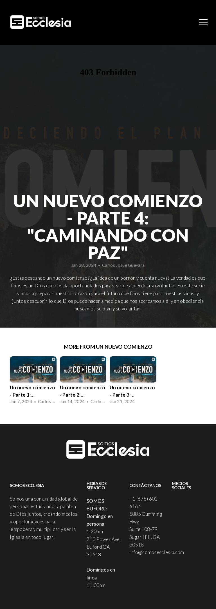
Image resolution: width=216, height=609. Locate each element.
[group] (33, 381)
